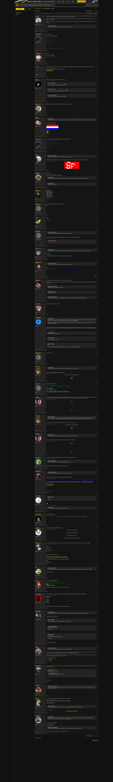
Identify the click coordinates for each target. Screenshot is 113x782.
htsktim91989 (37, 231)
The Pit (42, 8)
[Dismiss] (97, 1)
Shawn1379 (37, 190)
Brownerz (37, 698)
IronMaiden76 (37, 715)
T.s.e (36, 566)
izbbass (36, 79)
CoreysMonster (38, 104)
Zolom (36, 580)
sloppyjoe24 (37, 542)
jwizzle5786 (37, 303)
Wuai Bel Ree (37, 514)
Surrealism (95, 275)
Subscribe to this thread (38, 737)
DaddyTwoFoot (38, 457)
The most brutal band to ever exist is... (57, 556)
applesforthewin (38, 352)
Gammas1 (37, 117)
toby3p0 (36, 646)
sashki (36, 66)
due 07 (36, 217)
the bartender (37, 53)
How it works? (95, 13)
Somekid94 (37, 248)
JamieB (36, 366)
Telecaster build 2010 (50, 69)
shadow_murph (38, 665)
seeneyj (36, 383)
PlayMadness (37, 280)
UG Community (37, 8)
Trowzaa (36, 684)
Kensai (36, 154)
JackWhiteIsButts (38, 262)
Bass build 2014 (49, 70)
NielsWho (37, 397)
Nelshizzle (37, 527)
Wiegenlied (37, 495)
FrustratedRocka (38, 317)
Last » (96, 735)
